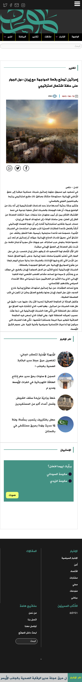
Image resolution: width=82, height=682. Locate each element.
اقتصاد (74, 571)
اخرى (9, 36)
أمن (76, 564)
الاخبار (62, 36)
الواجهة (75, 36)
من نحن (33, 613)
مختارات (74, 578)
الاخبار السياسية (69, 558)
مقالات (48, 36)
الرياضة (22, 36)
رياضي (74, 597)
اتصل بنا (32, 619)
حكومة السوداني (57, 474)
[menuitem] (75, 37)
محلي (75, 584)
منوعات (74, 591)
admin (74, 613)
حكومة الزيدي (59, 481)
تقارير (35, 36)
